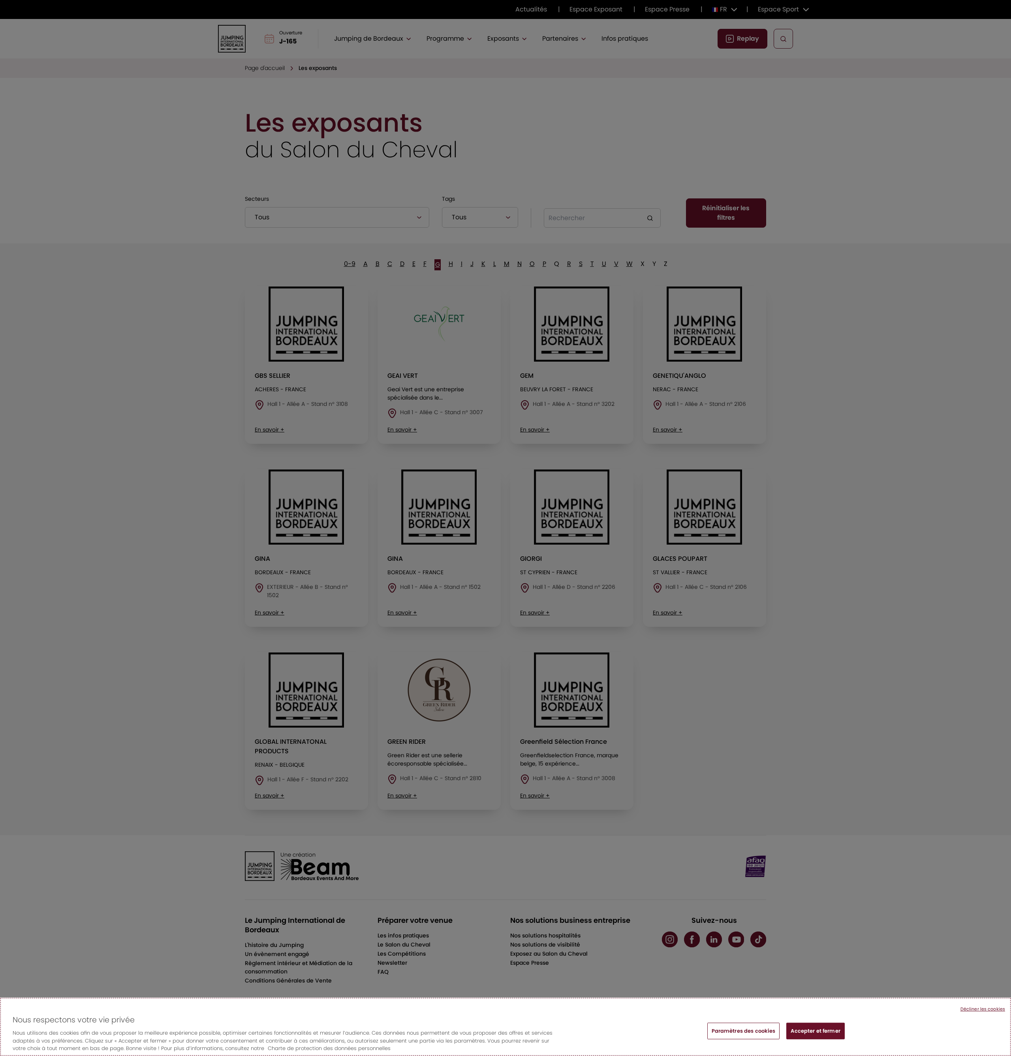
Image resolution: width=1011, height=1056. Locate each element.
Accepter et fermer (815, 1031)
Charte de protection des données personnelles (329, 1048)
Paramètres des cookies (744, 1031)
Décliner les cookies (982, 1009)
